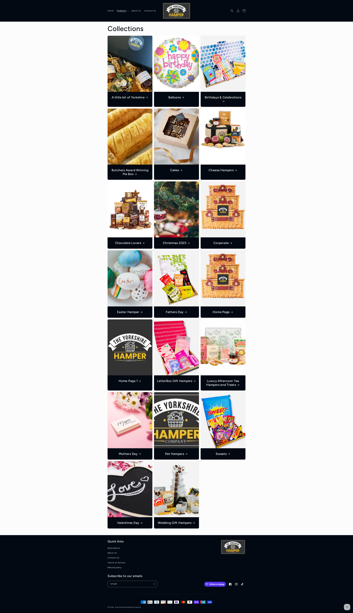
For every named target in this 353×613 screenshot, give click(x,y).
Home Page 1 (128, 381)
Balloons (174, 97)
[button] (122, 11)
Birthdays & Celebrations (223, 97)
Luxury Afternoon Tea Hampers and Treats (222, 383)
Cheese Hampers (221, 170)
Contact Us (113, 557)
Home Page (221, 312)
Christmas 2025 (174, 243)
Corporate (221, 243)
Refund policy (115, 567)
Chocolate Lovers (128, 243)
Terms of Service (116, 562)
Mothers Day (128, 454)
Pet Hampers (174, 454)
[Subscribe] (154, 584)
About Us (112, 553)
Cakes (174, 170)
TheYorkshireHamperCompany (128, 607)
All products (114, 548)
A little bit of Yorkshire (128, 97)
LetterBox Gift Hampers (174, 381)
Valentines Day (128, 523)
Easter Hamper (128, 312)
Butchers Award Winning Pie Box (130, 172)
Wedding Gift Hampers (175, 523)
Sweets (221, 454)
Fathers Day (175, 312)
